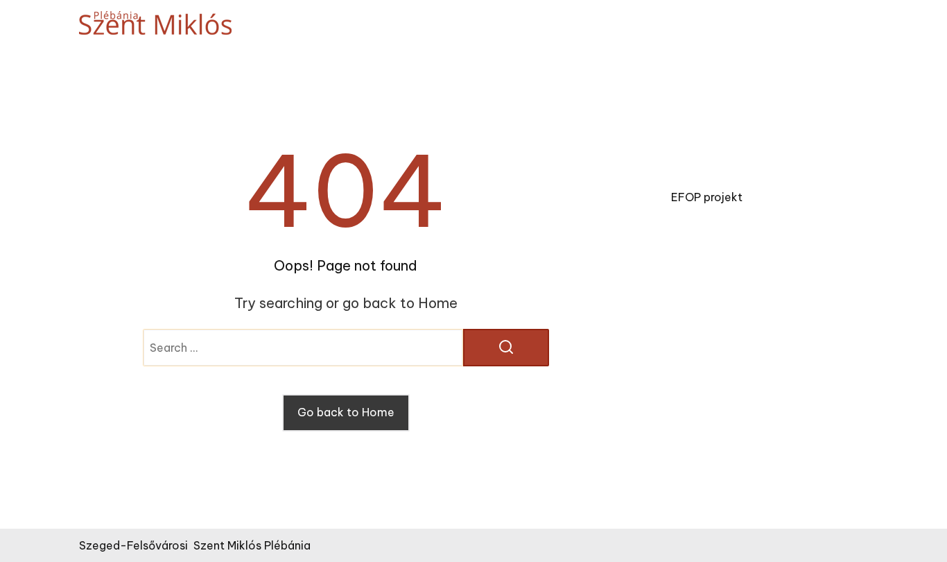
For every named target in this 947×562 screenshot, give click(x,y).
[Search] (506, 347)
